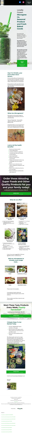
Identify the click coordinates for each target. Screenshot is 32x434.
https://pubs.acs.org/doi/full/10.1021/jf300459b (7, 414)
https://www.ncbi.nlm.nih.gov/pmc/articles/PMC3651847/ (8, 423)
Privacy (15, 401)
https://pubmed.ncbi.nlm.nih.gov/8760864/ (6, 429)
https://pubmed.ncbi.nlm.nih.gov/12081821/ (6, 427)
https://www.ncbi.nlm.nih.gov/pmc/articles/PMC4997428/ (8, 425)
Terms (17, 401)
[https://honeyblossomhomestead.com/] (2, 2)
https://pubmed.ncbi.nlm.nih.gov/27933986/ (6, 421)
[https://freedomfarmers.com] (24, 409)
